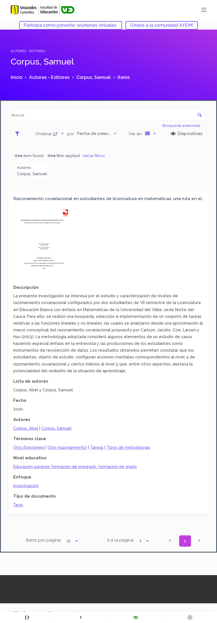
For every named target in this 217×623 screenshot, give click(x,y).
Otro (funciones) (29, 447)
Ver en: (136, 133)
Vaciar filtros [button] (94, 155)
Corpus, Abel (25, 428)
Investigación (26, 485)
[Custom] (27, 617)
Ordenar (43, 133)
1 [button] (185, 541)
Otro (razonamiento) (67, 447)
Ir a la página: (120, 540)
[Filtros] (19, 133)
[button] (170, 540)
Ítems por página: (43, 540)
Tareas (96, 447)
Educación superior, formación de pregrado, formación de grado (75, 466)
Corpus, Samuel (56, 428)
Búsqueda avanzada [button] (181, 125)
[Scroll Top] (190, 617)
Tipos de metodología (128, 447)
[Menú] (203, 9)
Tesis (18, 504)
